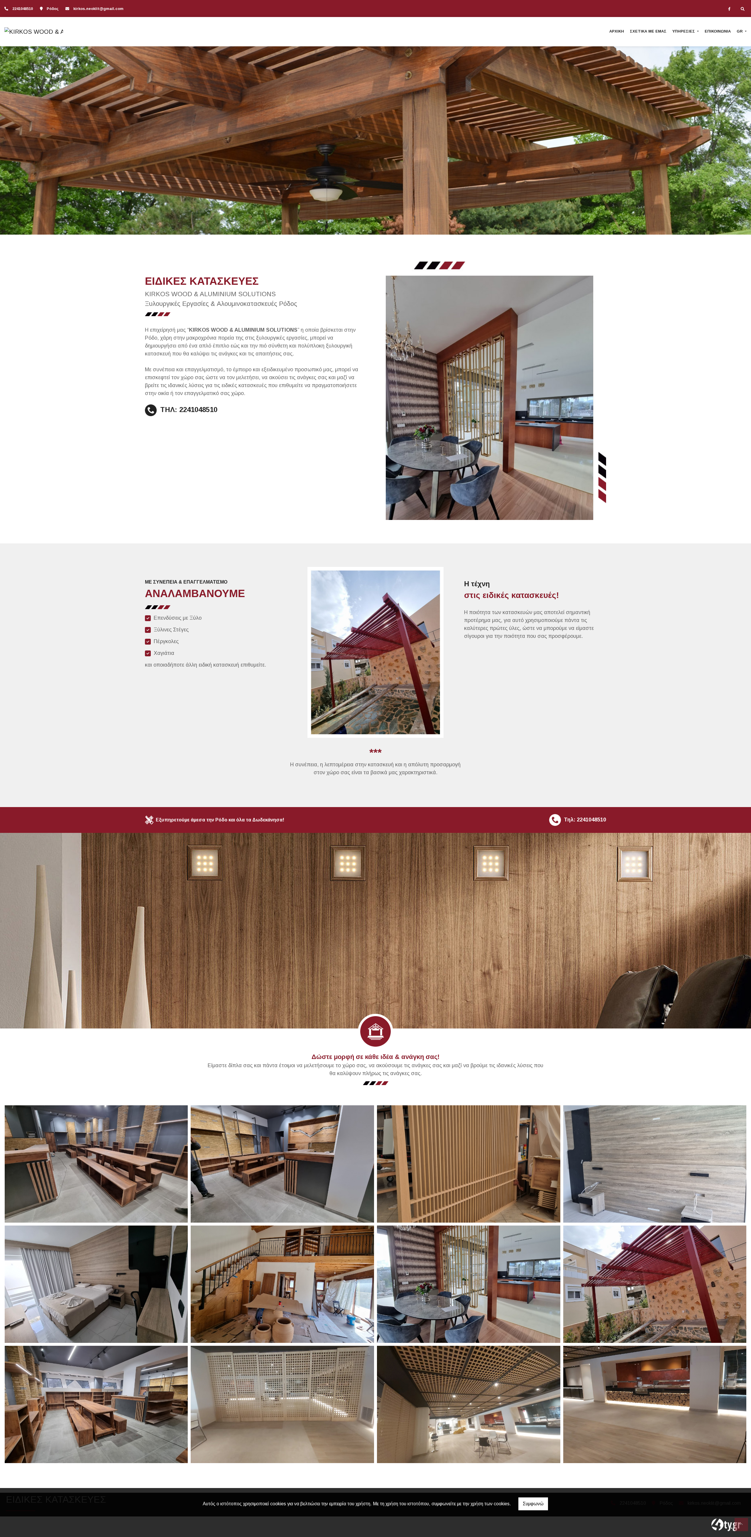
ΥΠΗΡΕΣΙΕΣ (684, 31)
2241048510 (22, 8)
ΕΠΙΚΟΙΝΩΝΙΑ (718, 31)
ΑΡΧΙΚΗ (616, 31)
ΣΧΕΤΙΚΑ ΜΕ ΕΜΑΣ (648, 31)
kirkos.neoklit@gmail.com (98, 8)
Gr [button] (740, 31)
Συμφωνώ (533, 1503)
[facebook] (729, 9)
